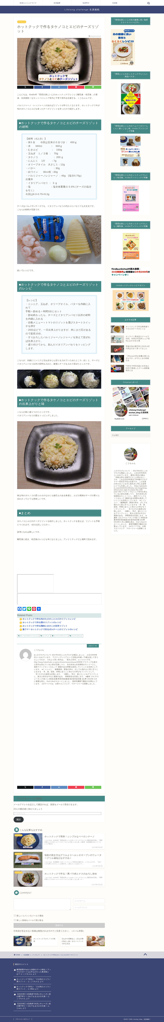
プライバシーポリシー (22, 1019)
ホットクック (45, 635)
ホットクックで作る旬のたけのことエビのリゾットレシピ (49, 619)
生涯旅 (114, 3)
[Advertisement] (59, 709)
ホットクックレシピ (76, 635)
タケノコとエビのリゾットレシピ (28, 635)
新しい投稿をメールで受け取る (30, 920)
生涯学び (86, 3)
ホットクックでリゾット (60, 635)
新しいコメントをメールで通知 (30, 916)
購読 (18, 819)
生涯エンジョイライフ (28, 3)
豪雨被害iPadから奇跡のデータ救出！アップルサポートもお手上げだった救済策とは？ (34, 972)
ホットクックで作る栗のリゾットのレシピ (42, 622)
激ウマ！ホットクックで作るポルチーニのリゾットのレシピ (50, 629)
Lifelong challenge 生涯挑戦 (82, 9)
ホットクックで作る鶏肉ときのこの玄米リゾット (45, 626)
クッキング (21, 22)
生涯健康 (57, 3)
